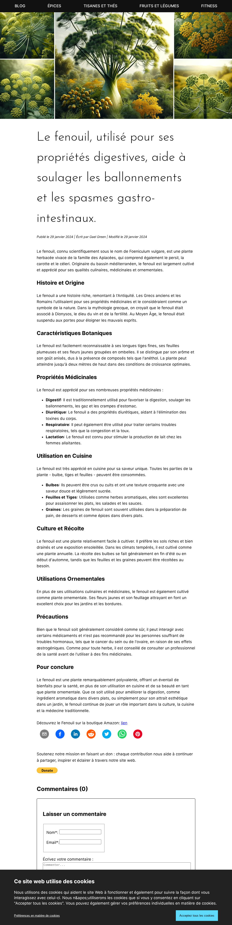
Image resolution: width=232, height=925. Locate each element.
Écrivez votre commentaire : (68, 859)
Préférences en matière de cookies (37, 915)
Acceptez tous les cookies (196, 915)
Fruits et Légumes (159, 6)
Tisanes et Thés (100, 6)
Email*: (52, 842)
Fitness (209, 6)
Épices (54, 6)
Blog (20, 6)
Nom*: (52, 832)
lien (124, 723)
